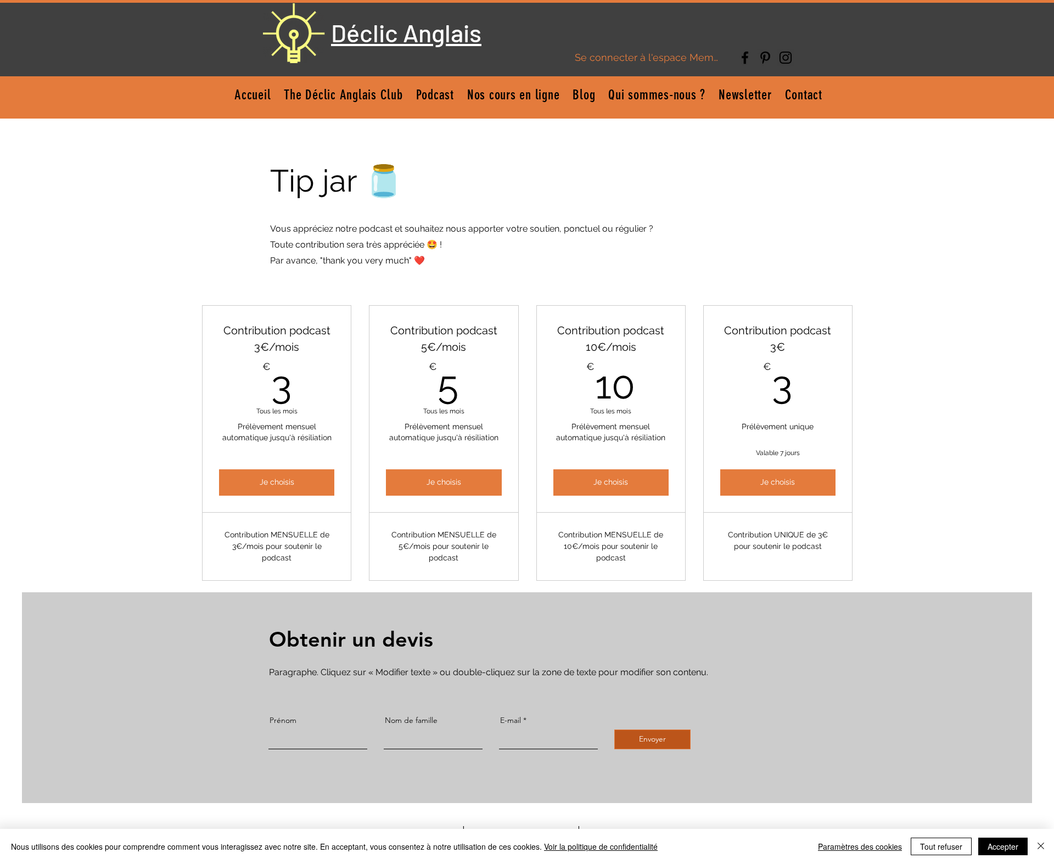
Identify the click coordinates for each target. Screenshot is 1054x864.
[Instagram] (785, 57)
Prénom (283, 720)
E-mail (510, 720)
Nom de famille (411, 720)
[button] (513, 94)
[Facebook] (745, 57)
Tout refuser (941, 846)
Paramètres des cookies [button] (860, 846)
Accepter (1003, 846)
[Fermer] (1040, 846)
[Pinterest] (765, 57)
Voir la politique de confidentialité (601, 846)
